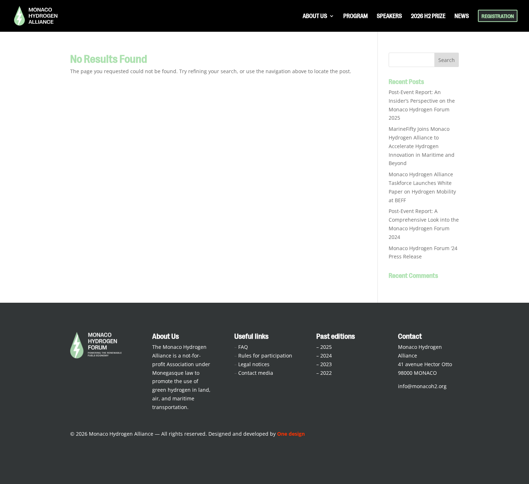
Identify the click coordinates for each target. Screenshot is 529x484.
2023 (326, 364)
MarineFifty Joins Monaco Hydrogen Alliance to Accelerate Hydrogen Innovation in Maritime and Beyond (422, 145)
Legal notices (254, 364)
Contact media (255, 372)
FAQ (243, 346)
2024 (326, 355)
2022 (326, 372)
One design (291, 433)
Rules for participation (265, 355)
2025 (326, 346)
